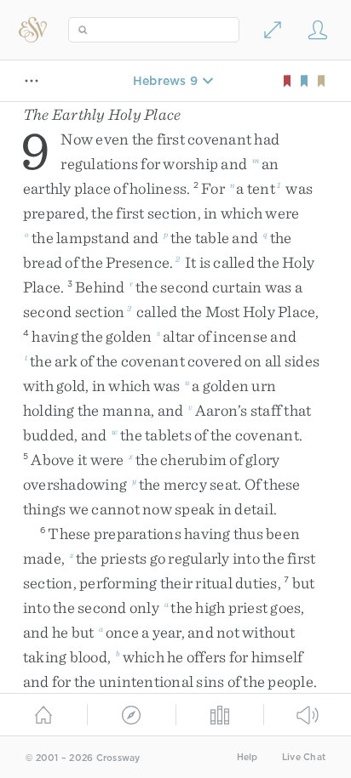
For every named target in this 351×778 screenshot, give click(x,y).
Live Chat (303, 757)
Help (247, 757)
